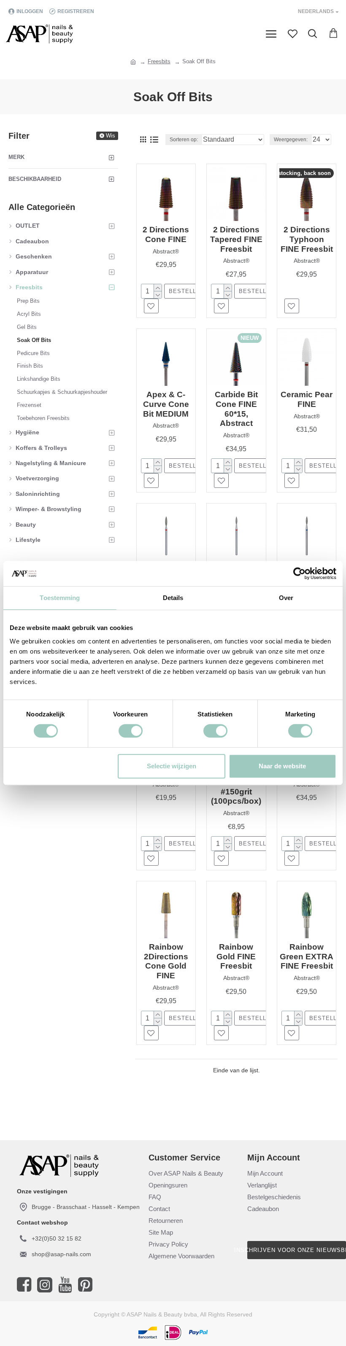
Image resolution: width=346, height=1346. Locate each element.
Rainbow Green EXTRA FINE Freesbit (306, 956)
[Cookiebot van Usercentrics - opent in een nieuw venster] (299, 573)
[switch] (131, 731)
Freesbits (159, 61)
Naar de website (282, 766)
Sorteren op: (184, 140)
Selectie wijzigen (171, 766)
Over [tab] (286, 597)
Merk (16, 157)
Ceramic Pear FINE (306, 399)
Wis (110, 135)
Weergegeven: (291, 140)
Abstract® (166, 251)
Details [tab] (173, 597)
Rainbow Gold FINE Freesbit (236, 956)
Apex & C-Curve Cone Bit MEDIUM (166, 404)
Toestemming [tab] (60, 597)
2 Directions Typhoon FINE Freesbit (307, 239)
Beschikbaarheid (34, 179)
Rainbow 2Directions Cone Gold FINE (166, 961)
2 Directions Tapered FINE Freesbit (236, 239)
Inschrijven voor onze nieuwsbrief (296, 1250)
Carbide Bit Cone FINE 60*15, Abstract (236, 409)
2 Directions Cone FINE (166, 234)
